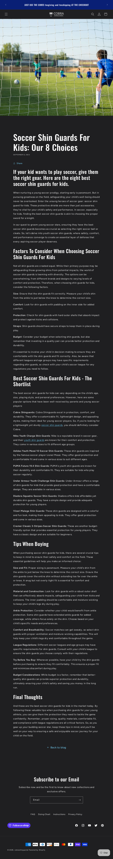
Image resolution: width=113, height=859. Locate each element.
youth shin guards (34, 440)
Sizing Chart (44, 814)
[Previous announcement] (6, 4)
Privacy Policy (75, 814)
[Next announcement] (107, 4)
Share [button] (20, 163)
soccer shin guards (52, 425)
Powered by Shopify (37, 850)
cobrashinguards (21, 850)
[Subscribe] (79, 800)
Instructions (59, 814)
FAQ (33, 814)
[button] (6, 14)
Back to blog (58, 747)
